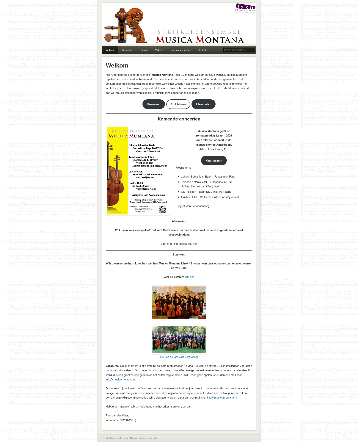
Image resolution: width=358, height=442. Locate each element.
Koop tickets (213, 160)
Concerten (127, 50)
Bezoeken (153, 104)
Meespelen (203, 104)
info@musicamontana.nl (120, 379)
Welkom (110, 50)
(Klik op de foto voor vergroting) (179, 357)
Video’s (159, 50)
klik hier (192, 243)
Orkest (144, 50)
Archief (202, 50)
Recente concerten (181, 50)
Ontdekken (178, 104)
